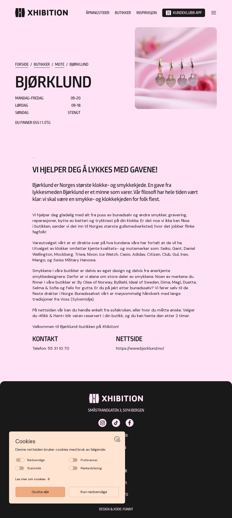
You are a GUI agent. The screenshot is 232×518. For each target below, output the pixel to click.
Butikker (123, 12)
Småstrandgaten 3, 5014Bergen (116, 410)
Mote (59, 64)
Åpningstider (97, 12)
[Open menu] (213, 13)
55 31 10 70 (58, 348)
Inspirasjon (146, 12)
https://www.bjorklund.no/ (140, 348)
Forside (22, 64)
